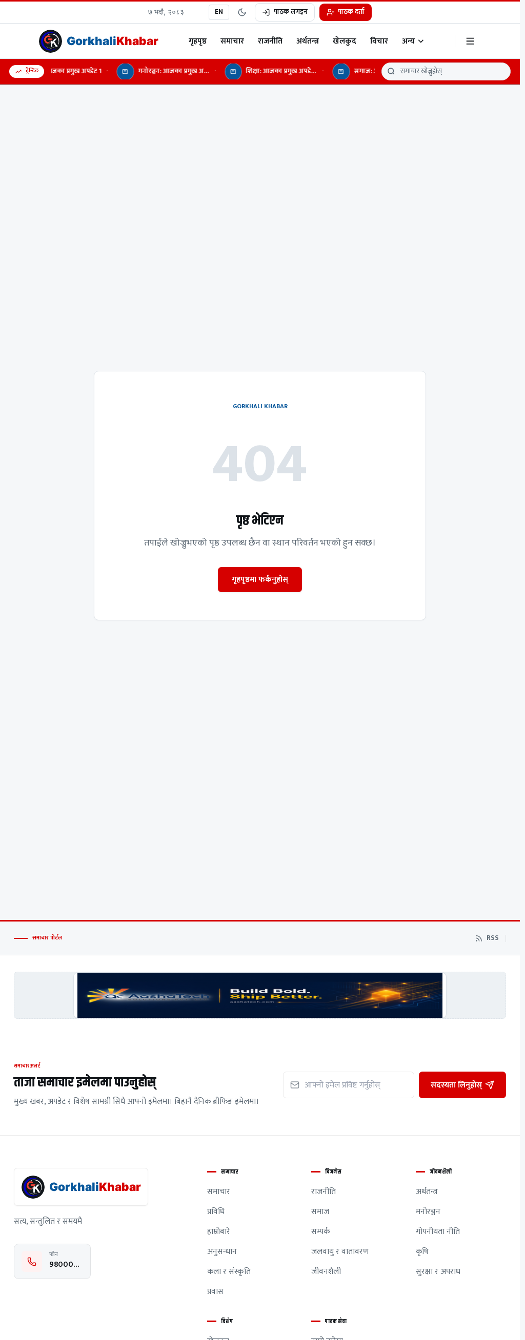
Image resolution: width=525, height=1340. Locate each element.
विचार (379, 41)
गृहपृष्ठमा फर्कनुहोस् (260, 579)
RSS (493, 938)
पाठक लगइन (291, 11)
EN (219, 11)
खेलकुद (344, 41)
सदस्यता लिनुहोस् (456, 1085)
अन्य (408, 41)
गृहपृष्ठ (198, 41)
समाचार (232, 41)
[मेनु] (470, 41)
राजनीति (270, 41)
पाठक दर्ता (351, 11)
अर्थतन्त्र (307, 41)
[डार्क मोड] (242, 12)
